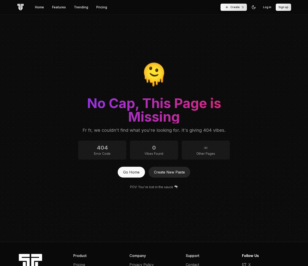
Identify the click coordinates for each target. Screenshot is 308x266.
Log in (267, 7)
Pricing (101, 7)
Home (39, 7)
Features (59, 7)
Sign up (283, 7)
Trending (81, 7)
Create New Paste (169, 172)
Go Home (131, 172)
